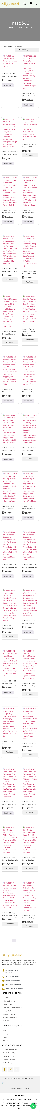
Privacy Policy (7, 1011)
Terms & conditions (9, 1014)
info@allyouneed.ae (17, 1106)
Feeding (5, 1034)
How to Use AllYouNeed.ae (12, 1053)
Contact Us (6, 1021)
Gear (4, 1031)
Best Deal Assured (9, 1060)
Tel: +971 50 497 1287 (11, 1103)
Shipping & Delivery (9, 1001)
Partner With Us (8, 1056)
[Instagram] (10, 1069)
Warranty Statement (10, 1018)
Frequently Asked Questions (12, 1008)
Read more (8, 85)
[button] (25, 4)
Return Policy (7, 1004)
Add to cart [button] (30, 155)
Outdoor (5, 1040)
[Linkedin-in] (16, 1069)
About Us (6, 998)
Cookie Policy (7, 1063)
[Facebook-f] (4, 1069)
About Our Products (10, 1050)
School (5, 1037)
